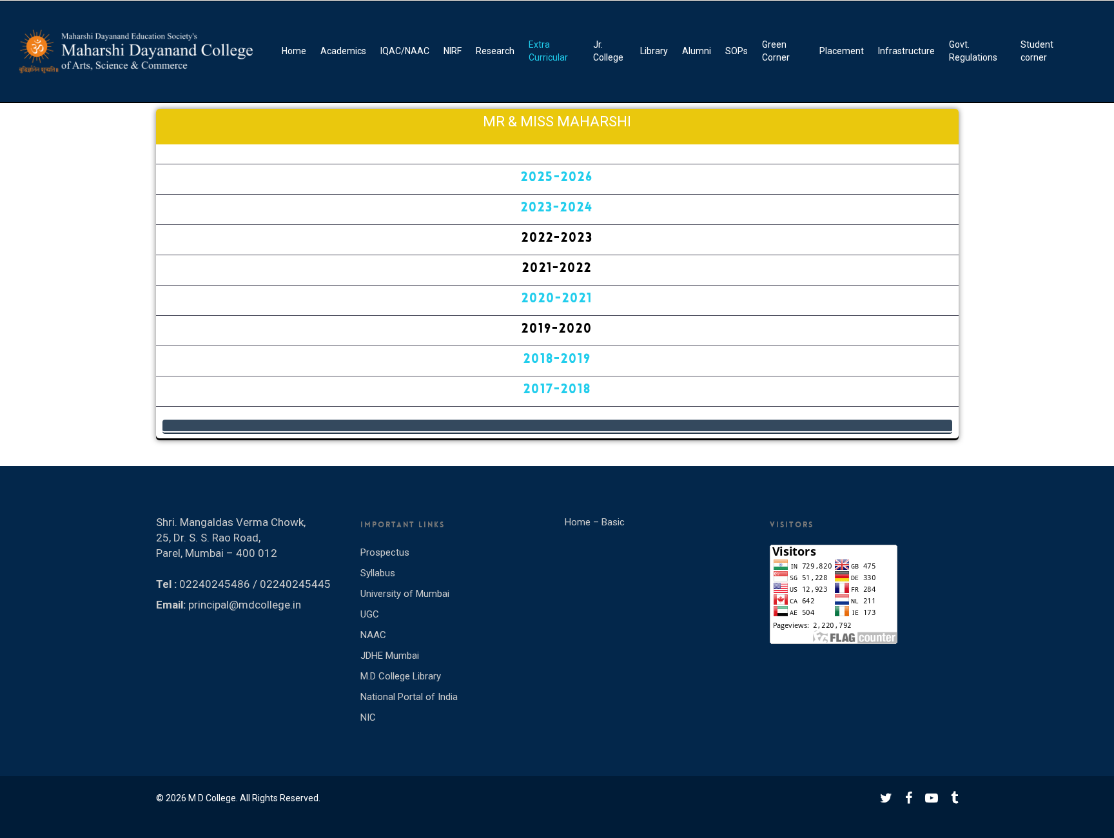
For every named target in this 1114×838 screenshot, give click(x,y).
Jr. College (608, 51)
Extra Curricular (548, 51)
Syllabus (377, 573)
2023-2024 (557, 207)
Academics (343, 51)
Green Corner (776, 51)
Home (294, 51)
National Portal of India (409, 697)
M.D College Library (400, 676)
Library (654, 51)
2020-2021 (557, 297)
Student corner (1037, 51)
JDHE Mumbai (389, 655)
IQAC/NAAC (404, 51)
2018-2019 (557, 358)
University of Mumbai (404, 593)
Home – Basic (595, 522)
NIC (368, 717)
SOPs (736, 51)
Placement (841, 51)
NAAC (373, 635)
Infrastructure (906, 51)
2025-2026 (557, 176)
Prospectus (384, 552)
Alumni (696, 51)
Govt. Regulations (973, 51)
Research (495, 51)
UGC (369, 614)
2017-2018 (557, 388)
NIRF (453, 51)
